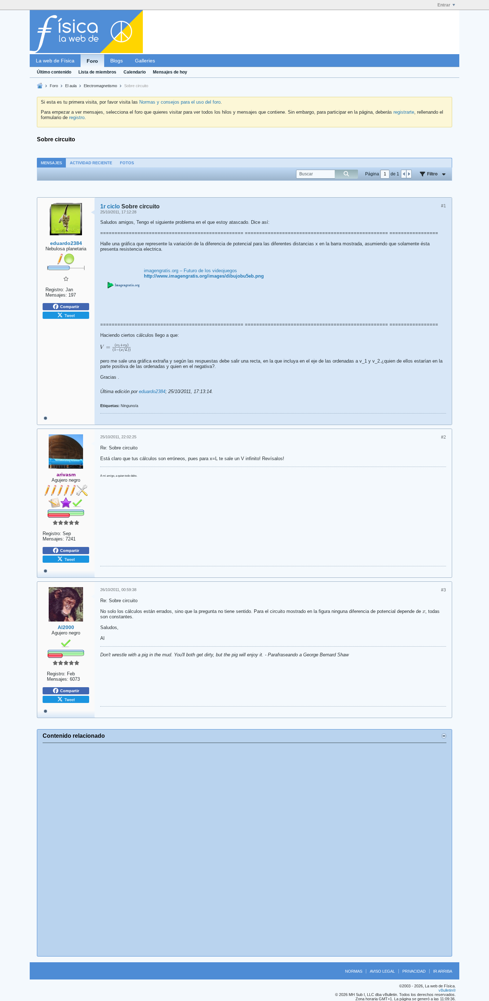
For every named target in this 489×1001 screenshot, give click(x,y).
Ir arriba (442, 971)
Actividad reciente (91, 163)
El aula (71, 86)
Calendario (135, 72)
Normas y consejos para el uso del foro (180, 102)
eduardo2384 (152, 391)
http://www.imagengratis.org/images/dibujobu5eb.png (204, 276)
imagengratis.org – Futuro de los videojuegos (190, 270)
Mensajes (51, 163)
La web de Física (55, 60)
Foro (92, 61)
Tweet (69, 315)
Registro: (54, 289)
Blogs (116, 60)
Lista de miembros (97, 72)
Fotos (127, 163)
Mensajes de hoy (170, 72)
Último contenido (54, 72)
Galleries (145, 60)
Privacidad (414, 971)
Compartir (69, 306)
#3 (443, 589)
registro (76, 117)
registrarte (403, 112)
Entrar (443, 5)
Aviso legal (382, 971)
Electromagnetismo (100, 86)
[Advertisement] (244, 850)
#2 (443, 437)
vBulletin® (447, 990)
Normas (353, 971)
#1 (443, 205)
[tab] (51, 162)
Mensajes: (56, 295)
